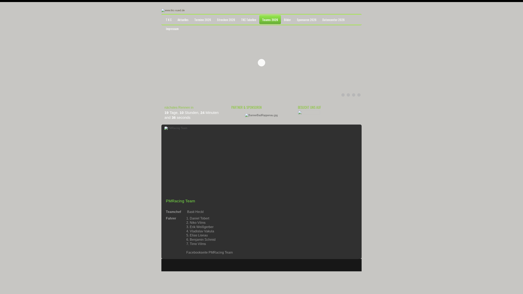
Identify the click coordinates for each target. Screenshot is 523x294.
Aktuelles (183, 19)
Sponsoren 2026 (306, 19)
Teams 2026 (270, 19)
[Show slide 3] (353, 95)
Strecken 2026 (226, 19)
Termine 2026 (202, 19)
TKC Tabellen (248, 19)
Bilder (287, 19)
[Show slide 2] (348, 95)
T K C (169, 19)
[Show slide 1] (343, 95)
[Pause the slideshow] (349, 63)
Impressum (172, 28)
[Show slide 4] (359, 95)
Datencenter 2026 (333, 19)
